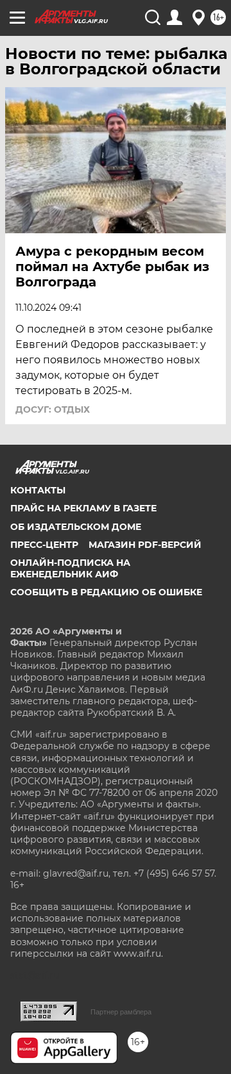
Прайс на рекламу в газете (83, 508)
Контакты (37, 490)
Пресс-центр (44, 544)
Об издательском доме (75, 527)
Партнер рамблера (120, 1012)
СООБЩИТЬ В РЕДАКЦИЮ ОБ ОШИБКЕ (106, 592)
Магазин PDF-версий (145, 544)
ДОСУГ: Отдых (52, 409)
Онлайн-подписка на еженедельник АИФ (70, 568)
